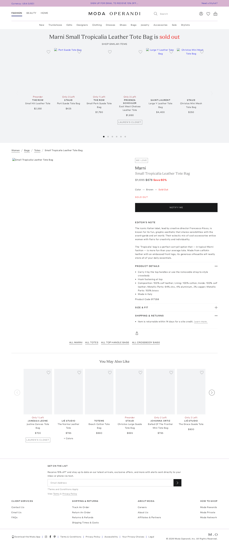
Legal (151, 536)
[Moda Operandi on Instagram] (46, 536)
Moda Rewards (208, 507)
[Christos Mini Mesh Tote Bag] (191, 71)
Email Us (16, 512)
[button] (103, 136)
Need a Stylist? (210, 3)
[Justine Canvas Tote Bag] (38, 391)
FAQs (14, 517)
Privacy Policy (93, 536)
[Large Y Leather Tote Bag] (160, 71)
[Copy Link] (176, 333)
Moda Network (208, 517)
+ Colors (68, 438)
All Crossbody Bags (146, 342)
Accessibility (111, 536)
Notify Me (176, 207)
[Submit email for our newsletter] (177, 482)
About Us (143, 512)
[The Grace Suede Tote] (191, 391)
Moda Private (207, 512)
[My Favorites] (208, 14)
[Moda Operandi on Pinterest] (54, 536)
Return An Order (81, 512)
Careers (142, 507)
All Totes (91, 342)
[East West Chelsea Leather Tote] (130, 71)
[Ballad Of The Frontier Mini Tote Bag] (160, 391)
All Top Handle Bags (115, 342)
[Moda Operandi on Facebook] (50, 536)
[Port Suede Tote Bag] (68, 71)
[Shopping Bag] (215, 14)
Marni (140, 168)
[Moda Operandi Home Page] (114, 14)
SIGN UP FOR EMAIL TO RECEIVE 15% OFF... (114, 3)
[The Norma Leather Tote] (68, 391)
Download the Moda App (27, 536)
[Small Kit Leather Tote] (38, 71)
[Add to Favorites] (48, 52)
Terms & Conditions (70, 536)
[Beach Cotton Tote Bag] (99, 391)
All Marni (75, 342)
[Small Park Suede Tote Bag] (99, 71)
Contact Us (17, 507)
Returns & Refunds (83, 517)
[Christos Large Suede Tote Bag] (130, 391)
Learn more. (201, 321)
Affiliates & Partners (149, 517)
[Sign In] (201, 14)
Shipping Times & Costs (85, 522)
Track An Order (80, 507)
